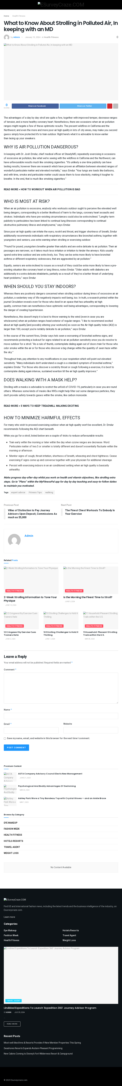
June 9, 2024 (70, 601)
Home (6, 16)
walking (49, 492)
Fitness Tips (35, 492)
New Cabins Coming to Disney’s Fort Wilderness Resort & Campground (38, 1053)
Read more (12, 1024)
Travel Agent (12, 847)
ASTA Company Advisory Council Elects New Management (50, 773)
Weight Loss (11, 853)
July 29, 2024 (19, 1012)
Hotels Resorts (13, 841)
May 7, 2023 (24, 802)
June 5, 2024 (10, 639)
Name (8, 709)
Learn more (9, 917)
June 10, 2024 (10, 605)
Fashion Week (12, 829)
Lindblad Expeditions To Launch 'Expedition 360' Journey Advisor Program (50, 1008)
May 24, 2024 (24, 790)
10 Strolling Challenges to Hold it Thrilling (61, 633)
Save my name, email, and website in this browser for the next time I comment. (48, 738)
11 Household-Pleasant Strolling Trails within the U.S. (100, 633)
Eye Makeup (10, 823)
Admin (16, 37)
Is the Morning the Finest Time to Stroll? (87, 597)
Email (8, 724)
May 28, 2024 (90, 639)
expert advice (18, 492)
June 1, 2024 (50, 639)
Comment (10, 669)
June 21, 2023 (25, 778)
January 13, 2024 (32, 37)
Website (67, 724)
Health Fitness (18, 16)
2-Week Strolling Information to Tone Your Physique (30, 599)
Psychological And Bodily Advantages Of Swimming (47, 786)
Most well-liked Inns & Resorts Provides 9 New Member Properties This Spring (42, 1042)
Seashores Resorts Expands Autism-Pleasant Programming (33, 1048)
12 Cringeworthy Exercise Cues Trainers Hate (20, 633)
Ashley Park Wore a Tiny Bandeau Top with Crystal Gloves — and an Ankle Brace (62, 798)
